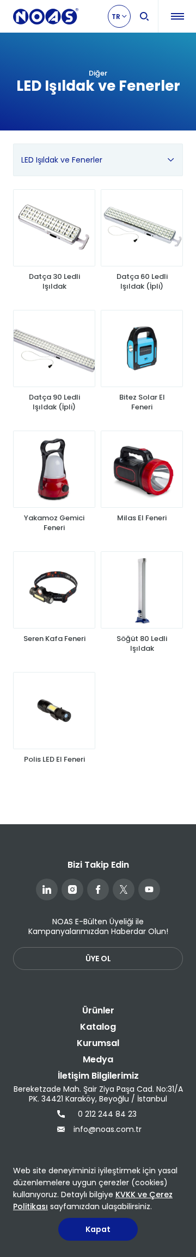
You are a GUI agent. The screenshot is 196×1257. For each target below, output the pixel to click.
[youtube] (149, 889)
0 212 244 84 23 (107, 1114)
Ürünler (98, 1010)
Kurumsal (98, 1043)
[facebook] (98, 889)
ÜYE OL (98, 958)
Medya (98, 1059)
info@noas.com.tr (106, 1129)
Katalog (98, 1026)
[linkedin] (47, 889)
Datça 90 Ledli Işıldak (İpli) (54, 402)
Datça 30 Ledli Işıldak (54, 281)
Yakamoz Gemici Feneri (54, 523)
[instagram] (72, 889)
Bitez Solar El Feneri (142, 402)
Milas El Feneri (142, 518)
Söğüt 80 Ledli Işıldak (142, 644)
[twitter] (123, 889)
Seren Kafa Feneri (54, 639)
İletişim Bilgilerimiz (98, 1075)
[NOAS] (45, 16)
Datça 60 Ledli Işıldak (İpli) (142, 281)
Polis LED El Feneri (54, 759)
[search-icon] (144, 16)
